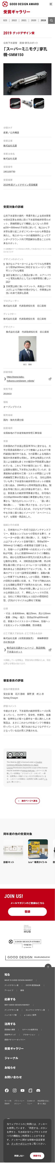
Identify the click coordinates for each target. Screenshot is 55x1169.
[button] (15, 103)
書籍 (22, 990)
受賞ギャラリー (14, 1048)
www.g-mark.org (28, 771)
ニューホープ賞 (11, 1015)
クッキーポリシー (20, 1143)
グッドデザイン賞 (11, 985)
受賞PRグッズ (10, 1035)
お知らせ (10, 1067)
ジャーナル (11, 1058)
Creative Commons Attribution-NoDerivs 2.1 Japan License (24, 765)
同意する (37, 1156)
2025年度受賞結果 (33, 985)
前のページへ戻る (29, 801)
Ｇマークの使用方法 (30, 1030)
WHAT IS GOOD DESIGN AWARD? (19, 980)
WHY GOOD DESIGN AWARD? (17, 1005)
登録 (27, 911)
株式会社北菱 (10, 145)
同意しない (19, 1156)
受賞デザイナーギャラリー (15, 1040)
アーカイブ (9, 990)
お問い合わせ (13, 1077)
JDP (18, 762)
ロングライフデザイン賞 (35, 1010)
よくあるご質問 (30, 1015)
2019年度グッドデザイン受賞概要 (20, 185)
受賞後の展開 (10, 1030)
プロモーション (29, 1035)
